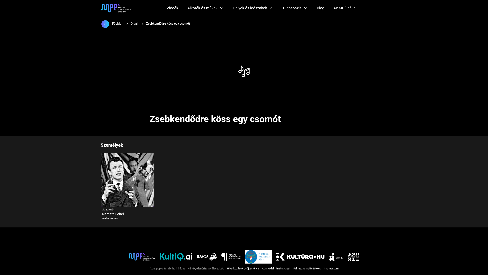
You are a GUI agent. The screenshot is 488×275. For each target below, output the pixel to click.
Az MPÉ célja (344, 8)
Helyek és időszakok (250, 8)
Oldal (134, 23)
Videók (172, 8)
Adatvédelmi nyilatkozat (276, 268)
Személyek (112, 145)
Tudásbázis (292, 8)
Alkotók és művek (202, 8)
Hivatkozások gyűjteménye (243, 268)
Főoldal (117, 23)
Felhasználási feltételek (307, 268)
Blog (320, 8)
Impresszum (331, 268)
